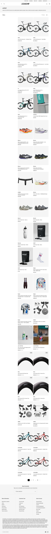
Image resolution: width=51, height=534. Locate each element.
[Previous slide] (19, 26)
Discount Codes (22, 509)
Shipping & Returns (22, 507)
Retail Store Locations (5, 501)
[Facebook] (45, 532)
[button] (47, 15)
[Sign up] (35, 491)
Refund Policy (4, 509)
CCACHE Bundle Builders (40, 507)
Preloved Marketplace (40, 506)
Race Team (38, 509)
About (3, 503)
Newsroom (4, 506)
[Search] (4, 3)
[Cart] (49, 3)
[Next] (40, 480)
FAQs (20, 504)
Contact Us (21, 503)
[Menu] (1, 3)
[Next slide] (31, 26)
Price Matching (21, 506)
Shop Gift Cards (39, 501)
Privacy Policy (4, 507)
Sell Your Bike (38, 512)
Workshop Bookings (39, 503)
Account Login (21, 501)
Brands (3, 504)
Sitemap (37, 514)
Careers (37, 504)
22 (37, 480)
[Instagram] (48, 532)
